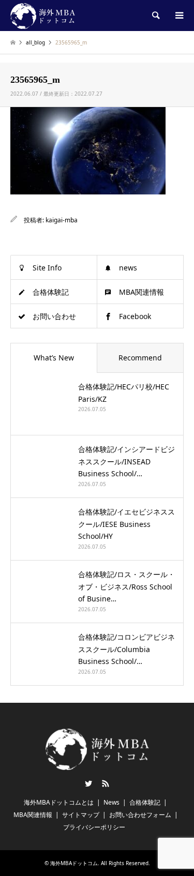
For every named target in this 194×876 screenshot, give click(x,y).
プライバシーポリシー (94, 827)
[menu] (178, 15)
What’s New (54, 358)
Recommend (140, 358)
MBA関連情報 (141, 292)
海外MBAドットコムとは (59, 802)
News (111, 802)
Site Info (47, 268)
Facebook (135, 316)
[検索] (155, 15)
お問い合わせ (54, 316)
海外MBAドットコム (74, 863)
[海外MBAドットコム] (42, 15)
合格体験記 (51, 292)
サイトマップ (80, 814)
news (128, 268)
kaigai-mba (62, 220)
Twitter (88, 783)
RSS (105, 783)
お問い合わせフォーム (140, 814)
